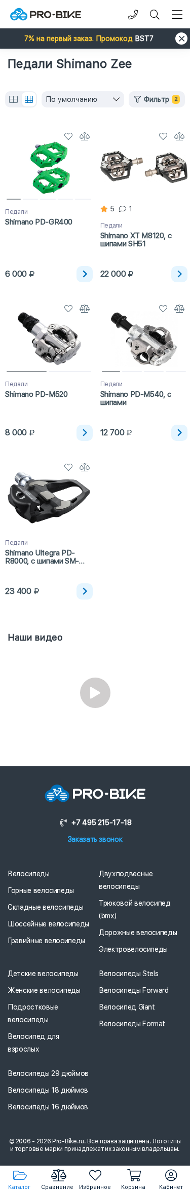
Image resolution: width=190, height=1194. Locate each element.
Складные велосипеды (45, 907)
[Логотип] (46, 14)
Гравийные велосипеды (46, 941)
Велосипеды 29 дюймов (48, 1073)
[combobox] (83, 99)
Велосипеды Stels (128, 973)
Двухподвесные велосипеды (126, 880)
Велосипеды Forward (134, 990)
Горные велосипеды (41, 890)
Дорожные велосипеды (138, 932)
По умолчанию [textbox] (71, 99)
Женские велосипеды (44, 990)
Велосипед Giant (127, 1007)
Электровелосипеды (133, 949)
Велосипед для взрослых (33, 1042)
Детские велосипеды (43, 973)
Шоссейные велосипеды (48, 924)
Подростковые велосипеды (33, 1013)
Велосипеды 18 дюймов (48, 1090)
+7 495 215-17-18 (101, 822)
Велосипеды (29, 874)
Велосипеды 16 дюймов (48, 1107)
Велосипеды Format (132, 1024)
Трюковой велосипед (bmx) (135, 909)
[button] (95, 38)
